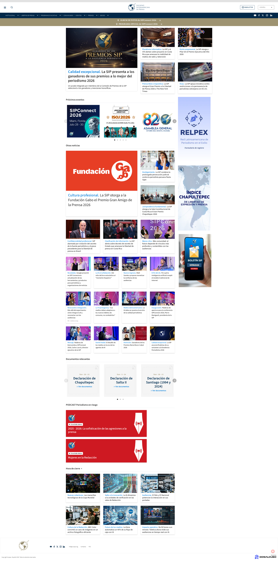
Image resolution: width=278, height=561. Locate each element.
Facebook (54, 547)
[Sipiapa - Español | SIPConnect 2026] (83, 121)
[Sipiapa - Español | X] (263, 15)
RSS (90, 546)
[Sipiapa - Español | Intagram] (267, 15)
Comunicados (68, 15)
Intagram (61, 547)
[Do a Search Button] (11, 7)
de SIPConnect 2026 (147, 20)
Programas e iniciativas (49, 15)
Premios (91, 15)
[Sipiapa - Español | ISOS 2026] (120, 121)
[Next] (174, 121)
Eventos (78, 15)
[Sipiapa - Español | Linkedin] (271, 15)
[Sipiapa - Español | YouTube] (255, 15)
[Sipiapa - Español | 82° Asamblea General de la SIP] (157, 121)
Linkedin (64, 547)
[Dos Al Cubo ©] (265, 558)
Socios (102, 15)
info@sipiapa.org (73, 546)
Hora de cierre (73, 468)
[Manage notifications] (273, 551)
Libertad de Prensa (27, 15)
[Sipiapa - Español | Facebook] (259, 15)
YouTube (51, 547)
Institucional (10, 15)
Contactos (83, 546)
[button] (247, 7)
